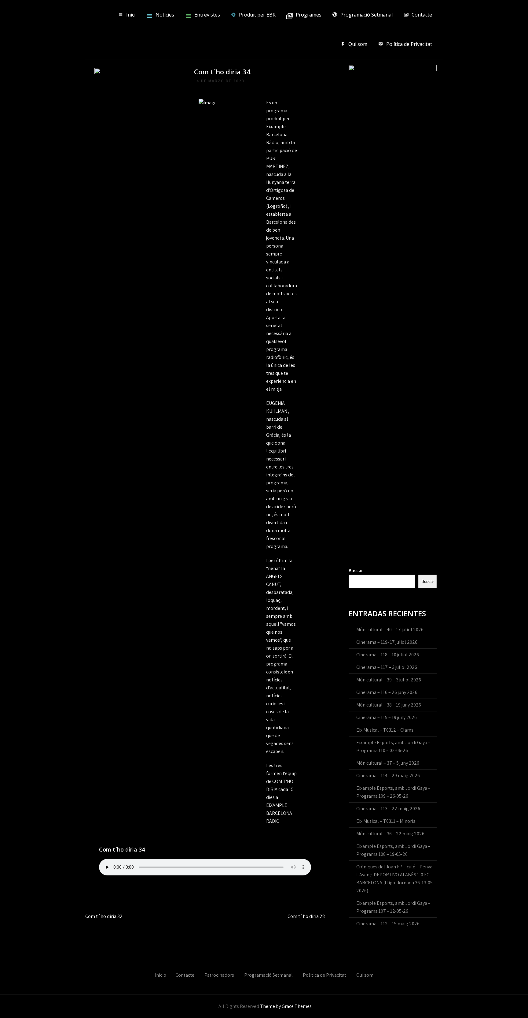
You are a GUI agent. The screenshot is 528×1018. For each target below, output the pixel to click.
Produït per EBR (257, 14)
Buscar (356, 570)
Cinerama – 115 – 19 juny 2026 (386, 717)
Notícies (165, 14)
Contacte (422, 14)
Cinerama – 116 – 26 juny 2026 (386, 692)
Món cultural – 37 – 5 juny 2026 (387, 763)
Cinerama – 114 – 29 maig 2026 (388, 775)
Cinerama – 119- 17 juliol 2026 (386, 642)
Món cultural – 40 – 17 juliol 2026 (390, 629)
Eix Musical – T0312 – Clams (384, 730)
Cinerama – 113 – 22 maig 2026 (388, 808)
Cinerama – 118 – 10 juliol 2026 (387, 654)
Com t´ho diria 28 (306, 916)
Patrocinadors (219, 975)
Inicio (160, 975)
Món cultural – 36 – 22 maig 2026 (390, 833)
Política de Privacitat (409, 44)
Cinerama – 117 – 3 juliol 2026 (386, 667)
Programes (308, 14)
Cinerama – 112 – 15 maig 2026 (388, 923)
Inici (130, 14)
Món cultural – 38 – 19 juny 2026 (388, 705)
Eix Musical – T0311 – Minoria (386, 821)
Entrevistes (207, 14)
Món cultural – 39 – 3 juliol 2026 (388, 680)
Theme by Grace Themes (286, 1006)
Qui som (357, 44)
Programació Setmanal (366, 14)
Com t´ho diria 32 (104, 916)
